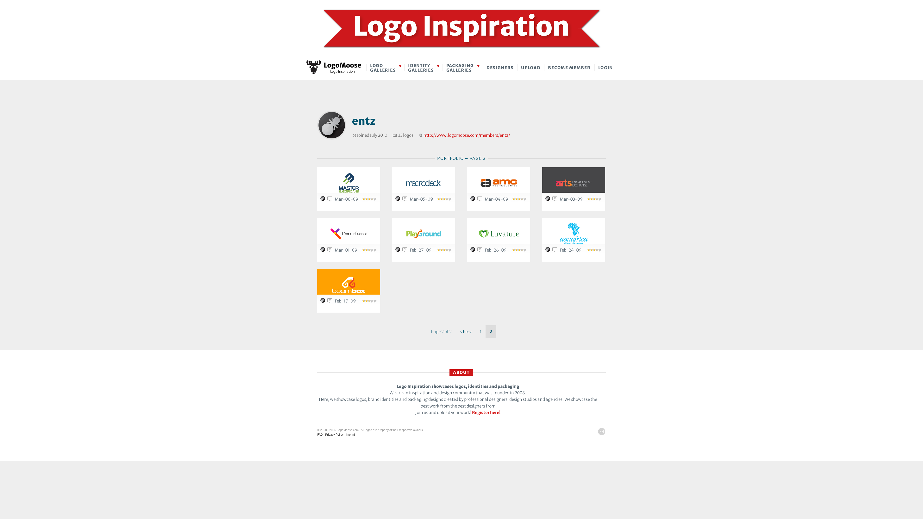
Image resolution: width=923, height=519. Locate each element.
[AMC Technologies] (498, 182)
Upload (530, 67)
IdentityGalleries (421, 68)
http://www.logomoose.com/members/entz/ (467, 135)
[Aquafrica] (573, 233)
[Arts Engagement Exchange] (573, 182)
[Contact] (601, 431)
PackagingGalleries (460, 68)
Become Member (569, 67)
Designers (499, 67)
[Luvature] (498, 233)
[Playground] (423, 233)
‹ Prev (466, 331)
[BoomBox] (348, 284)
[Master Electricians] (348, 182)
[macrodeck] (423, 182)
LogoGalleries (383, 68)
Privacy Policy (334, 434)
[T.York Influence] (348, 233)
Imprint (350, 434)
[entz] (323, 200)
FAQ (320, 434)
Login (605, 67)
